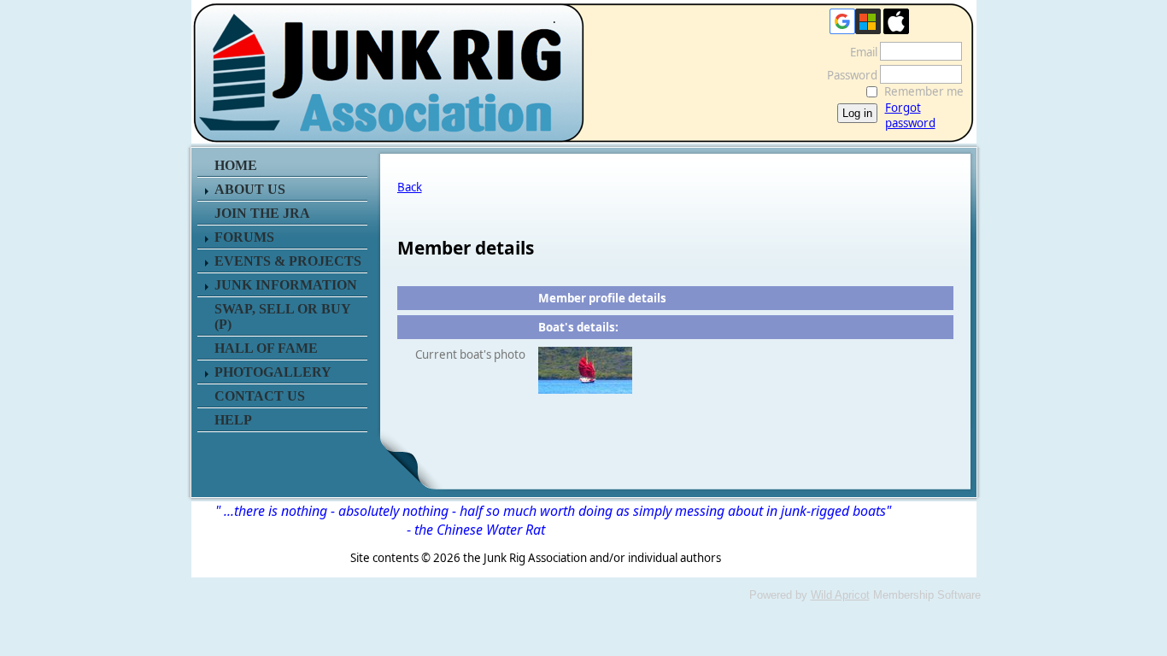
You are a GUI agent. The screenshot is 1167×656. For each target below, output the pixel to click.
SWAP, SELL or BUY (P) (282, 316)
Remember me (924, 91)
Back (409, 187)
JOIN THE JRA (262, 213)
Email (859, 52)
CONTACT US (259, 396)
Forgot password (910, 115)
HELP (233, 420)
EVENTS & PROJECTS (287, 261)
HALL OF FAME (266, 348)
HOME (235, 165)
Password (847, 75)
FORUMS (244, 237)
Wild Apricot (840, 595)
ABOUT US (249, 189)
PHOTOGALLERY (272, 372)
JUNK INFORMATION (285, 285)
